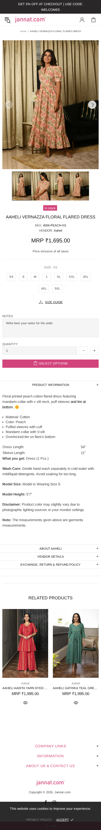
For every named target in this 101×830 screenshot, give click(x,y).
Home (23, 31)
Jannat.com (30, 20)
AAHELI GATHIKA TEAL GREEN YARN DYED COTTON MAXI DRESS (76, 688)
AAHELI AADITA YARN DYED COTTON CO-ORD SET (25, 688)
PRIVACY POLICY (39, 820)
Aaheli (58, 230)
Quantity (10, 344)
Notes (7, 316)
